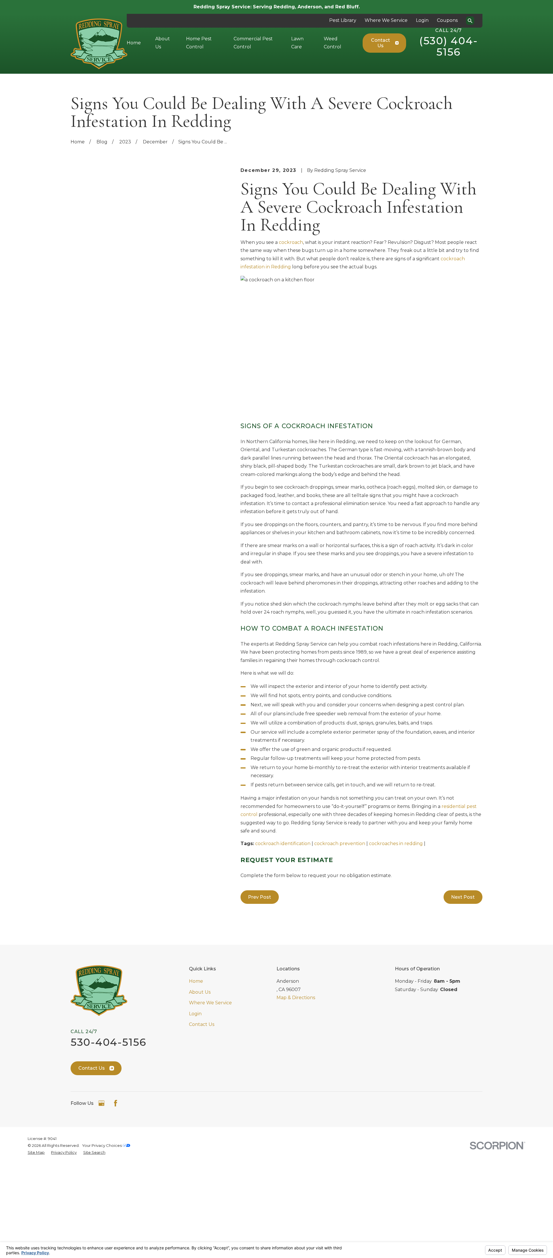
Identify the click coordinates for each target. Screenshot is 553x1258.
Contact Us (380, 42)
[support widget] (536, 1244)
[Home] (99, 43)
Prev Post (259, 897)
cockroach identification (282, 843)
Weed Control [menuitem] (332, 43)
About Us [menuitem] (162, 43)
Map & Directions (295, 997)
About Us (200, 992)
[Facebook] (115, 1103)
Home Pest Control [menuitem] (199, 43)
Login (422, 20)
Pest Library (342, 20)
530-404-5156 (108, 1042)
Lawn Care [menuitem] (297, 43)
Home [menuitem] (134, 42)
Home (196, 981)
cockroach (291, 242)
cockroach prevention (339, 843)
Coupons (447, 20)
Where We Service (386, 20)
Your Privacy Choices (102, 1145)
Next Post (463, 897)
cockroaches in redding (396, 843)
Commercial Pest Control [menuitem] (253, 43)
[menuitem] (36, 1152)
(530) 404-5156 (448, 46)
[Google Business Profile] (101, 1103)
